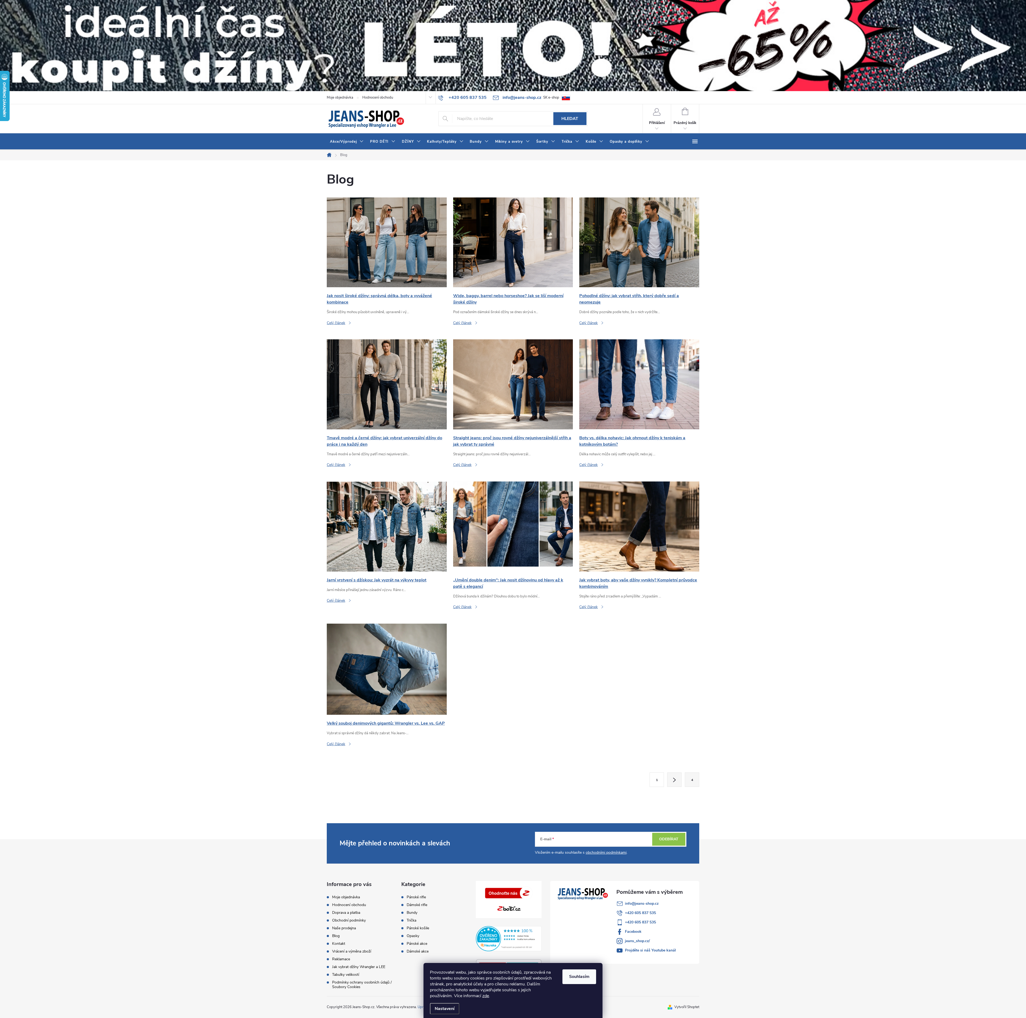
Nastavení (444, 1009)
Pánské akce (417, 944)
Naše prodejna (344, 928)
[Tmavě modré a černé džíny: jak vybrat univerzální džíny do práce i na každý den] (387, 384)
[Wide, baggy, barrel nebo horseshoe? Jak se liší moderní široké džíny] (513, 242)
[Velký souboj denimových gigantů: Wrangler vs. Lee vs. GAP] (387, 669)
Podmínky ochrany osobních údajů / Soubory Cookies (362, 984)
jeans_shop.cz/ (637, 940)
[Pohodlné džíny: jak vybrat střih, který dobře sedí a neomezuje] (639, 242)
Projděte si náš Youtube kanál (650, 950)
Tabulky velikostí (345, 974)
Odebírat (668, 839)
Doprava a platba (346, 912)
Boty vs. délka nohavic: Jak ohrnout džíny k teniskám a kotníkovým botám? (632, 441)
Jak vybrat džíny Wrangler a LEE (358, 966)
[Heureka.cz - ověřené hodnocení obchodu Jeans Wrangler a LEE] (509, 938)
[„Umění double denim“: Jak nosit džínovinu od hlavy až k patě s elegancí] (513, 526)
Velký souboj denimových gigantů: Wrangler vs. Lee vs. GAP (386, 723)
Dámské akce (418, 951)
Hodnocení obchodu (377, 97)
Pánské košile (418, 928)
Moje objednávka (340, 97)
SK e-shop (551, 97)
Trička (411, 920)
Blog (336, 935)
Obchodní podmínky (349, 920)
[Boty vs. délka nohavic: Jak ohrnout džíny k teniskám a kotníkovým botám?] (639, 384)
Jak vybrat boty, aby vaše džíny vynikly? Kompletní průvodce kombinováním (638, 583)
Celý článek (336, 322)
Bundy (412, 913)
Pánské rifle (416, 897)
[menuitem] (347, 141)
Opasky (413, 936)
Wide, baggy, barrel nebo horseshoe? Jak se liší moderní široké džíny (508, 299)
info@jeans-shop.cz (642, 903)
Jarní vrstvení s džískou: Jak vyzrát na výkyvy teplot (376, 580)
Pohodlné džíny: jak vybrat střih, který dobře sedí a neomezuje (629, 299)
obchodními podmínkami (606, 852)
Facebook (633, 931)
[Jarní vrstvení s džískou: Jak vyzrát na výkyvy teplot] (387, 526)
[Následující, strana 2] (674, 779)
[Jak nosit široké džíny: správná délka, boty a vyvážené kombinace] (387, 242)
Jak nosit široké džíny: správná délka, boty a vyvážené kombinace (379, 299)
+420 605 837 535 (640, 912)
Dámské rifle (417, 905)
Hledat (569, 119)
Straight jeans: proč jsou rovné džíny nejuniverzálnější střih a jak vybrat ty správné (512, 441)
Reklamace (341, 959)
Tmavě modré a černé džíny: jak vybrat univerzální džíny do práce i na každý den (384, 441)
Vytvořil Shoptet (686, 1007)
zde (485, 996)
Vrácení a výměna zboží (351, 951)
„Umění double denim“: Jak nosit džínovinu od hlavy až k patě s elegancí (508, 583)
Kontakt (338, 943)
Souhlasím (579, 977)
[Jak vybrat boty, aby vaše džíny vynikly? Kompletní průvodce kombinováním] (639, 526)
